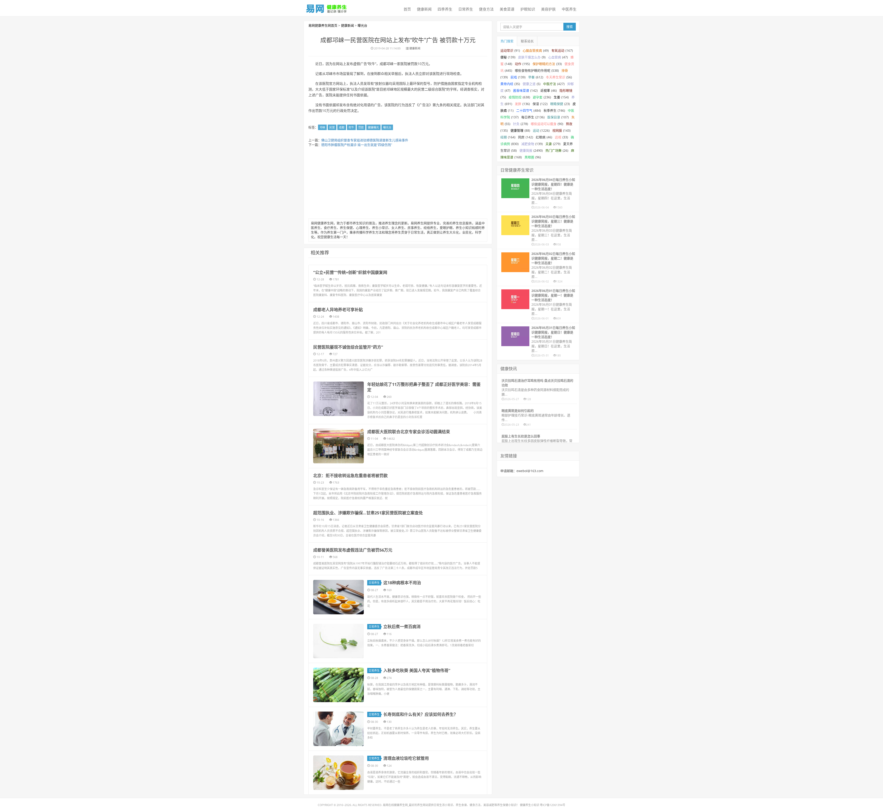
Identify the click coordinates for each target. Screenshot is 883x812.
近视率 (545, 90)
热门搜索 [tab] (507, 41)
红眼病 (540, 137)
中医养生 (569, 9)
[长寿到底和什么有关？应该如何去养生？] (338, 729)
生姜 (557, 97)
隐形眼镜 (565, 90)
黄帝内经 (506, 84)
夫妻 (548, 144)
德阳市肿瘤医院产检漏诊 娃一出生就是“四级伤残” (356, 144)
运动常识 (506, 50)
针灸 (516, 124)
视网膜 (557, 130)
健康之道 (529, 84)
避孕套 (537, 97)
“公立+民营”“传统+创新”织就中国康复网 (350, 272)
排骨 (565, 70)
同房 (521, 137)
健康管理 (516, 130)
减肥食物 (527, 144)
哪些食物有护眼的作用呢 (532, 70)
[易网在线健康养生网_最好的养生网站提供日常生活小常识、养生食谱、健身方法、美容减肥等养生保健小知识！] (327, 7)
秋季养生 (550, 110)
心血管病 (554, 57)
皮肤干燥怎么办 (529, 57)
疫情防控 (515, 97)
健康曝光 (373, 127)
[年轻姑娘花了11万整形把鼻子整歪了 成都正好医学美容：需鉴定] (338, 399)
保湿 (536, 104)
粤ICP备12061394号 (552, 805)
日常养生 (465, 9)
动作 (518, 64)
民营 (332, 127)
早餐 (531, 77)
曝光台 (362, 25)
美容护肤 (548, 9)
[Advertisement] (397, 184)
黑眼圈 (529, 157)
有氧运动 (557, 50)
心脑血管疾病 (532, 50)
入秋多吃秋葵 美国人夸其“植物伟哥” (416, 670)
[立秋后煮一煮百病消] (338, 641)
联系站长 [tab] (527, 41)
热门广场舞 (553, 150)
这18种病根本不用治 (402, 582)
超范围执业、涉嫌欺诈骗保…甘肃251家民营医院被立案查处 (368, 513)
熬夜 (569, 124)
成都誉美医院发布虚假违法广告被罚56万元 (352, 550)
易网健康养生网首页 (322, 25)
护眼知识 (527, 9)
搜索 (569, 26)
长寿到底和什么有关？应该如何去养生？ (420, 714)
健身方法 (486, 9)
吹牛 (351, 127)
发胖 (518, 104)
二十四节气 (524, 110)
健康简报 (525, 150)
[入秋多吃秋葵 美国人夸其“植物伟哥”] (338, 685)
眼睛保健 (556, 104)
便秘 (503, 57)
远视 (558, 137)
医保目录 (553, 117)
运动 (536, 130)
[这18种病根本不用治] (338, 597)
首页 (407, 9)
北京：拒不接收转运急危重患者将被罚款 (350, 475)
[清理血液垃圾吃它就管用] (338, 772)
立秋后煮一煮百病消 (402, 626)
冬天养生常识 (555, 77)
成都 (341, 127)
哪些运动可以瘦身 (543, 124)
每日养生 (527, 117)
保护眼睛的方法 (544, 64)
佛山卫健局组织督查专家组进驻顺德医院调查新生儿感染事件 (364, 140)
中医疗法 (549, 84)
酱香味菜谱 (521, 90)
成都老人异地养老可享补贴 (338, 309)
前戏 (513, 77)
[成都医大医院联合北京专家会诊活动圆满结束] (338, 446)
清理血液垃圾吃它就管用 (406, 758)
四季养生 (445, 9)
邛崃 (322, 127)
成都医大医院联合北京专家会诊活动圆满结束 (408, 431)
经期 (503, 137)
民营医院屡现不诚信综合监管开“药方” (348, 347)
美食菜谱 (507, 9)
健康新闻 (424, 9)
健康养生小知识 (529, 805)
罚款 (361, 127)
